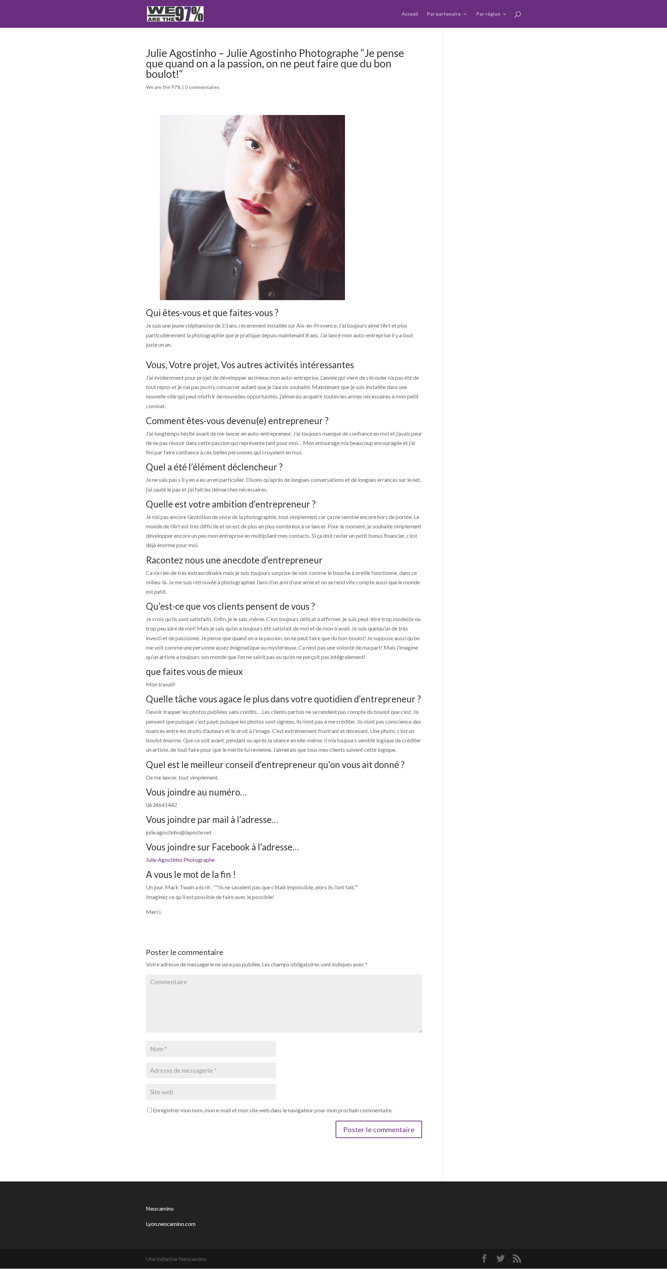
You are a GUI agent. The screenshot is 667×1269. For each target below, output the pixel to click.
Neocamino (160, 1208)
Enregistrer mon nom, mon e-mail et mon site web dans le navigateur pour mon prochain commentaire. (273, 1110)
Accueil (410, 14)
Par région (488, 14)
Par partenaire (444, 14)
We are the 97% (163, 87)
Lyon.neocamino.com (171, 1223)
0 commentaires (202, 87)
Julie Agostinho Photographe (180, 859)
